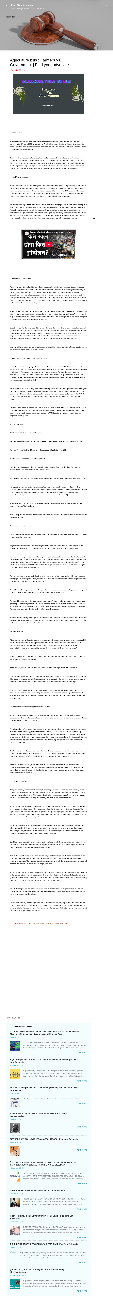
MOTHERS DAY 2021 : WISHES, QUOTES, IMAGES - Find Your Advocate (44, 1139)
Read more (82, 1053)
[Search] (106, 6)
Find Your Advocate (22, 5)
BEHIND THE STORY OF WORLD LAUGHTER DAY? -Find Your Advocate (44, 1244)
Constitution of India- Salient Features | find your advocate (37, 1190)
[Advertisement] (100, 47)
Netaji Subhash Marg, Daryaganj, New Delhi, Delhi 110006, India (44, 923)
